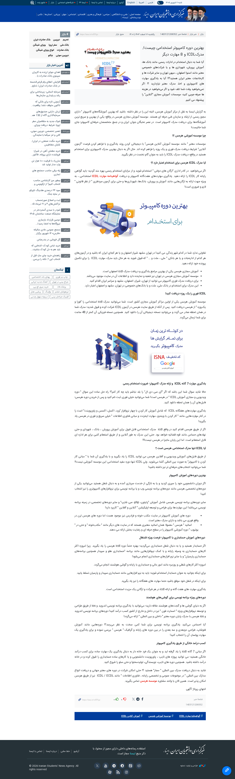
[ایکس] (96, 766)
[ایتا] (130, 766)
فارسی (150, 2)
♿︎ (226, 770)
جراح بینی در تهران (60, 282)
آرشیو (121, 2)
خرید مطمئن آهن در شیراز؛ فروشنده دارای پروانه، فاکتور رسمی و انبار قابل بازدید (46, 153)
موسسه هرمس (148, 681)
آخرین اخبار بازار (55, 65)
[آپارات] (109, 772)
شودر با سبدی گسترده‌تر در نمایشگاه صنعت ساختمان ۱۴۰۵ (45, 212)
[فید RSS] (117, 772)
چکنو (50, 56)
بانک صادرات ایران (41, 40)
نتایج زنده (41, 2)
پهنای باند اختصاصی (41, 277)
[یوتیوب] (105, 766)
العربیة (141, 2)
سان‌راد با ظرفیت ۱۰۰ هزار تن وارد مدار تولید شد (46, 163)
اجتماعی (72, 14)
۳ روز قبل (66, 171)
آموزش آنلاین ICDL (130, 716)
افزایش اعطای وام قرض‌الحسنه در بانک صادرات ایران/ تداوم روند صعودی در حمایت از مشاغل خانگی (45, 84)
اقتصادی (81, 14)
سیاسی (106, 14)
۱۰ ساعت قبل (65, 121)
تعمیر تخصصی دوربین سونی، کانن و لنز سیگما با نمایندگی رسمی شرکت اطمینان (45, 133)
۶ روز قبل (66, 246)
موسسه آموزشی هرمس (159, 716)
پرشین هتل (36, 292)
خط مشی (65, 751)
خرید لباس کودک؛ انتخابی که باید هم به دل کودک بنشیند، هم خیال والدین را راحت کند (45, 248)
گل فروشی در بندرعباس (48, 240)
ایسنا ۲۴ (82, 2)
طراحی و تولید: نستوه (189, 765)
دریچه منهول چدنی (39, 297)
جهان (64, 14)
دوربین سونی (62, 56)
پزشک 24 (61, 287)
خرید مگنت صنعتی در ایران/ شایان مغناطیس (46, 143)
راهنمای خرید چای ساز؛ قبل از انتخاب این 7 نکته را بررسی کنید (45, 258)
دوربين (56, 40)
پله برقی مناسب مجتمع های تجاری (46, 172)
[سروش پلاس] (121, 766)
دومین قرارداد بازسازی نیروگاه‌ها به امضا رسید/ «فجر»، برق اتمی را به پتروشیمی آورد (48, 222)
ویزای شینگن (39, 45)
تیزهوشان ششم (61, 292)
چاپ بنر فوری (62, 277)
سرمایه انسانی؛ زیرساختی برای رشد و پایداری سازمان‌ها (45, 94)
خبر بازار (193, 34)
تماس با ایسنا (97, 2)
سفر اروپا (53, 45)
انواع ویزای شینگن (45, 50)
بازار (52, 2)
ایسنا (164, 11)
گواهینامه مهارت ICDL (105, 176)
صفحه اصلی (135, 14)
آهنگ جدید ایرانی (39, 282)
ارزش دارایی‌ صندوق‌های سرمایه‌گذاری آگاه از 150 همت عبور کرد (45, 114)
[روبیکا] (138, 766)
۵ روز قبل (66, 220)
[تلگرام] (113, 766)
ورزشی (57, 14)
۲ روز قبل (66, 141)
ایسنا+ (125, 17)
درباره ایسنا (110, 2)
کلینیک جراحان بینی (60, 297)
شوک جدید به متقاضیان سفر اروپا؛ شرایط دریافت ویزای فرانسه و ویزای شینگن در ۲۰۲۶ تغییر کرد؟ (45, 124)
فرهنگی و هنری (94, 14)
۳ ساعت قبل (65, 82)
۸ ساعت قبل (65, 102)
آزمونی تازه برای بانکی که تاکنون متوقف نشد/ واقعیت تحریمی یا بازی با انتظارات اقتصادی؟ (46, 104)
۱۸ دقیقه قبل (65, 72)
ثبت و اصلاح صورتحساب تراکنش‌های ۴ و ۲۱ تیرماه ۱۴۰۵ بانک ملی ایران (45, 203)
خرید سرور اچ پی (40, 287)
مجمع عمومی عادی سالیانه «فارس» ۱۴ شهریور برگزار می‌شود (47, 232)
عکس (40, 14)
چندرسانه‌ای (135, 17)
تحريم (66, 40)
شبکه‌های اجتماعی (65, 2)
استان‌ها (48, 14)
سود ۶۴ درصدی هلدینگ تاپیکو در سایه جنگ (44, 192)
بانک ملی (64, 45)
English (131, 2)
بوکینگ (48, 292)
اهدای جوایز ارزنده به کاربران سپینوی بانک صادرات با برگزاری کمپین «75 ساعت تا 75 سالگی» (46, 75)
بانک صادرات (63, 50)
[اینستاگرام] (126, 772)
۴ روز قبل (66, 200)
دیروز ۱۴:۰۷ (66, 131)
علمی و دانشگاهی (120, 14)
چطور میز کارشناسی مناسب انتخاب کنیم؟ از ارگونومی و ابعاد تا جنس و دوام (46, 183)
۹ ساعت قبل (65, 112)
